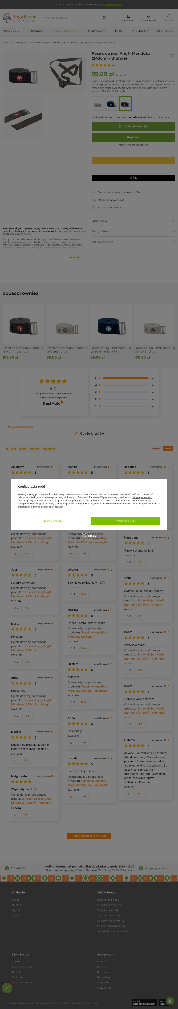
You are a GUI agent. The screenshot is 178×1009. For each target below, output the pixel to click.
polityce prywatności (142, 497)
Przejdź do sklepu (125, 520)
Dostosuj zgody (52, 520)
